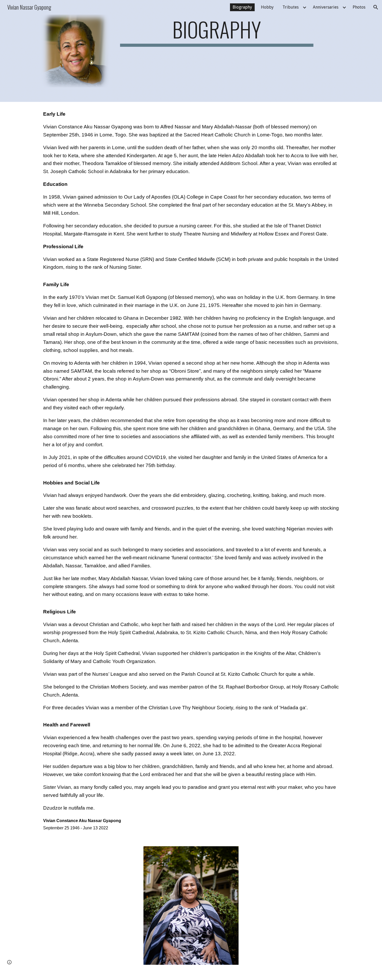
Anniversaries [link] (325, 7)
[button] (376, 7)
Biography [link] (242, 7)
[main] (216, 32)
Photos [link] (359, 7)
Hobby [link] (267, 7)
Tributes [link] (290, 7)
